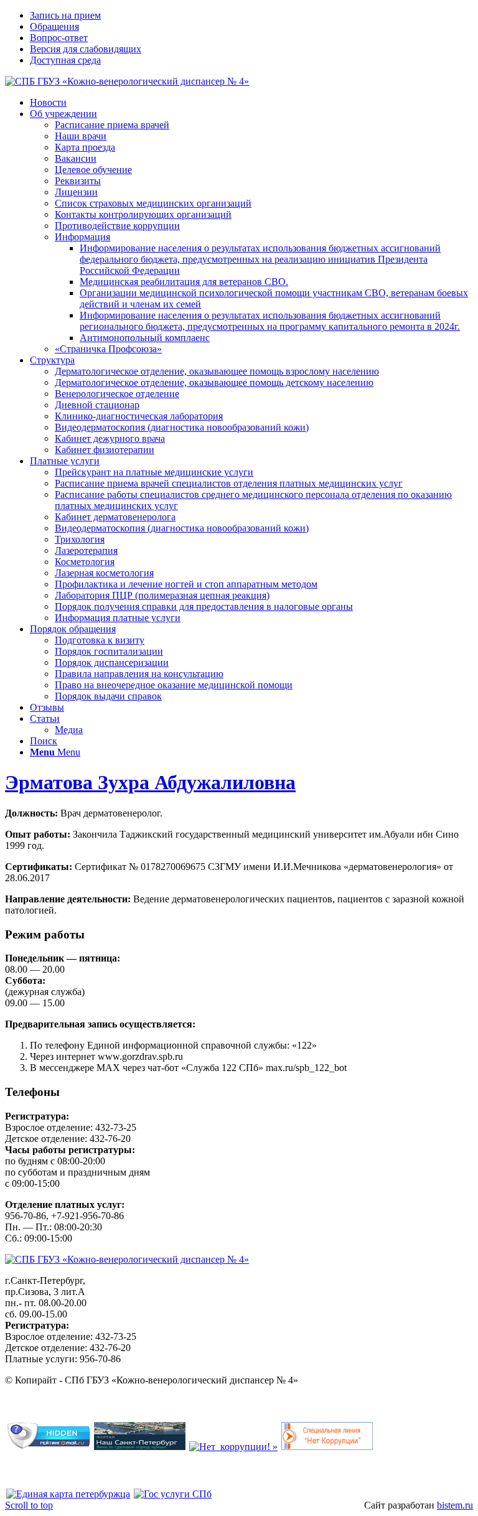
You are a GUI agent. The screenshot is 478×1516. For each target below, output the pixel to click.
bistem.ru (455, 1505)
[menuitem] (251, 15)
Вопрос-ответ (59, 37)
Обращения (54, 26)
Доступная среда (65, 60)
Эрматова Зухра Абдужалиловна (150, 782)
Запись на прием (65, 15)
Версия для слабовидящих (85, 49)
